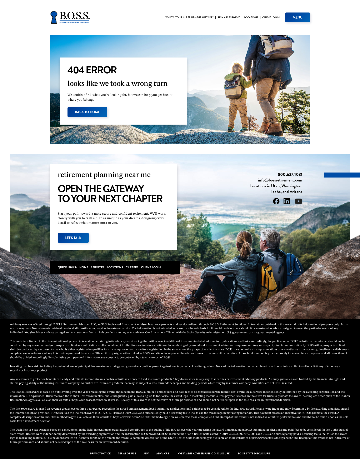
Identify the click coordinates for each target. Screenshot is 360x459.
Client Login (271, 17)
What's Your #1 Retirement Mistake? (189, 17)
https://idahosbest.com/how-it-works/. (96, 400)
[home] (70, 17)
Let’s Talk (73, 237)
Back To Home (87, 112)
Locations (251, 17)
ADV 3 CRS (162, 453)
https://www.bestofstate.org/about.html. (273, 437)
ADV (146, 453)
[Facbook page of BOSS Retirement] (276, 202)
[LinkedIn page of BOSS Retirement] (287, 202)
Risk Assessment (229, 17)
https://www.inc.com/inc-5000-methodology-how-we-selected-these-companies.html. (166, 417)
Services (97, 267)
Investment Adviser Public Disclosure (203, 453)
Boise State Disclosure (254, 453)
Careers (132, 267)
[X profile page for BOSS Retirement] (298, 202)
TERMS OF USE (127, 453)
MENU (297, 17)
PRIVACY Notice (100, 453)
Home (83, 267)
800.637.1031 (290, 175)
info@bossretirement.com (280, 180)
